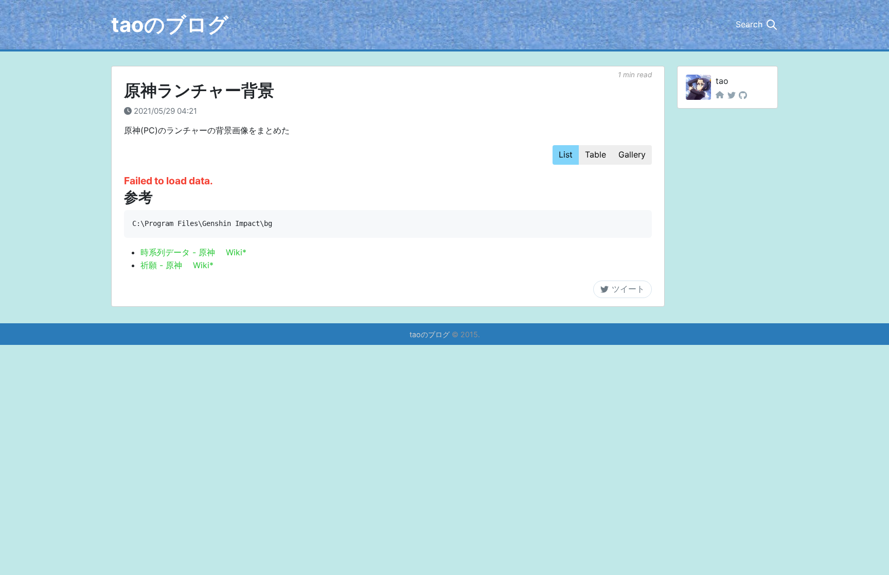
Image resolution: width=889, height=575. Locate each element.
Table (595, 154)
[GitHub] (743, 95)
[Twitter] (731, 95)
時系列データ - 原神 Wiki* (193, 252)
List (566, 154)
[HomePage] (720, 95)
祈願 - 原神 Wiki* (177, 265)
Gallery (632, 154)
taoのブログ (169, 24)
